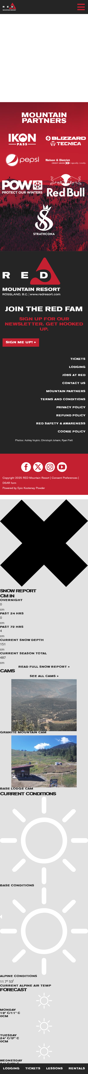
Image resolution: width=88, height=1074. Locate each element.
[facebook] (26, 467)
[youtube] (62, 467)
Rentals (77, 1069)
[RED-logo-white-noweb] (9, 4)
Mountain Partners (44, 118)
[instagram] (50, 467)
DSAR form (9, 483)
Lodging (11, 1069)
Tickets (32, 1069)
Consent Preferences (64, 478)
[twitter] (38, 467)
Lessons (54, 1069)
